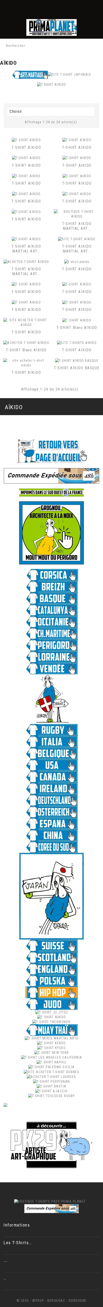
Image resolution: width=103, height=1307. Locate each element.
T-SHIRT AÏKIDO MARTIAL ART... (77, 226)
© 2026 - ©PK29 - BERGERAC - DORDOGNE (52, 1300)
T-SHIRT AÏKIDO (26, 147)
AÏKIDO (14, 407)
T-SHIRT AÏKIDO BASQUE (77, 368)
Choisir (50, 112)
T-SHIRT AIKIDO (26, 165)
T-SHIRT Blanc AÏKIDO (77, 327)
